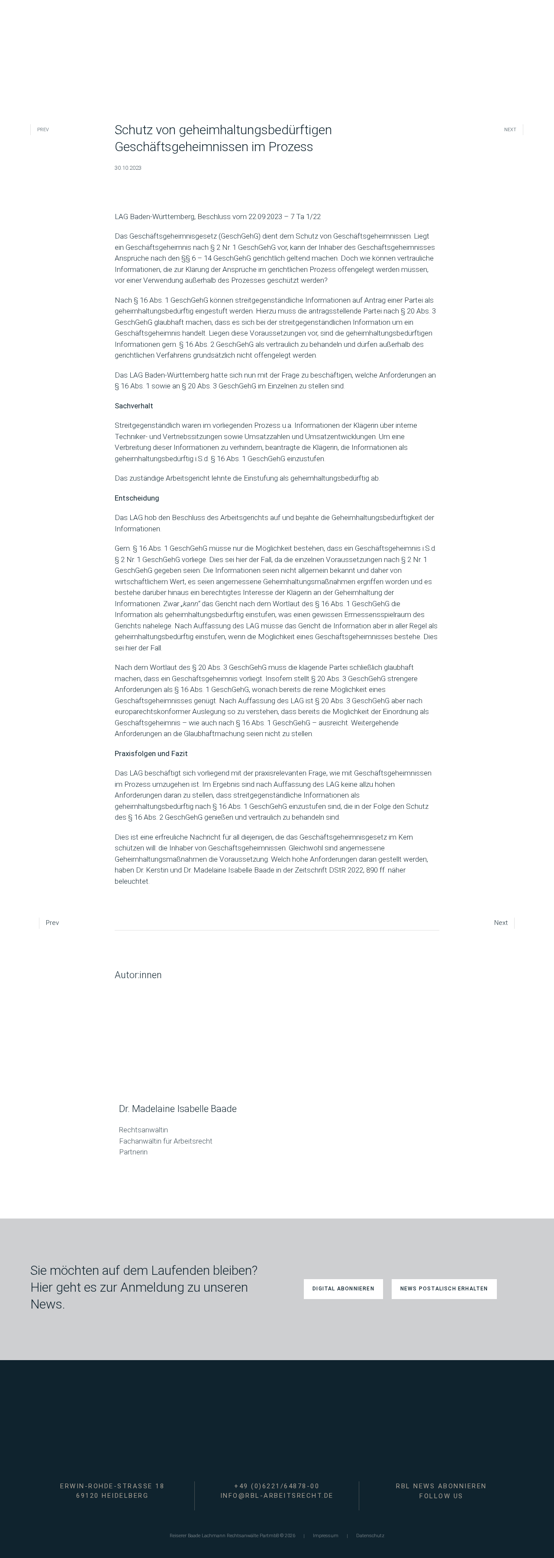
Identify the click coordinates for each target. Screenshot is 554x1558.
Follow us (441, 1496)
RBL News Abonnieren (441, 1486)
